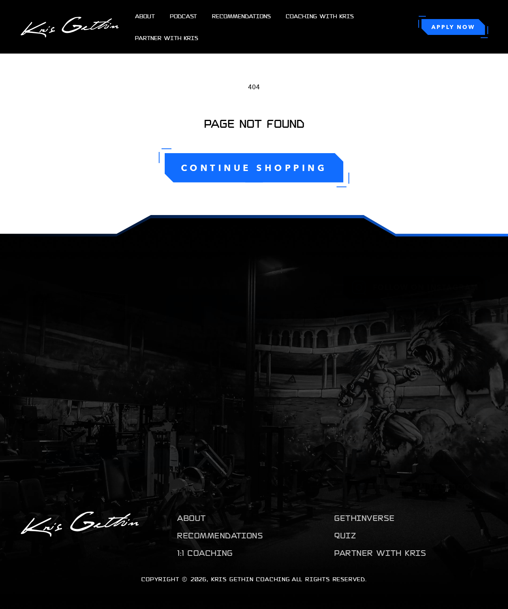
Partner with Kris (380, 552)
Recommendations (220, 535)
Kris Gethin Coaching (250, 579)
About (191, 517)
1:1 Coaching (205, 552)
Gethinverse (364, 517)
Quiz (345, 535)
